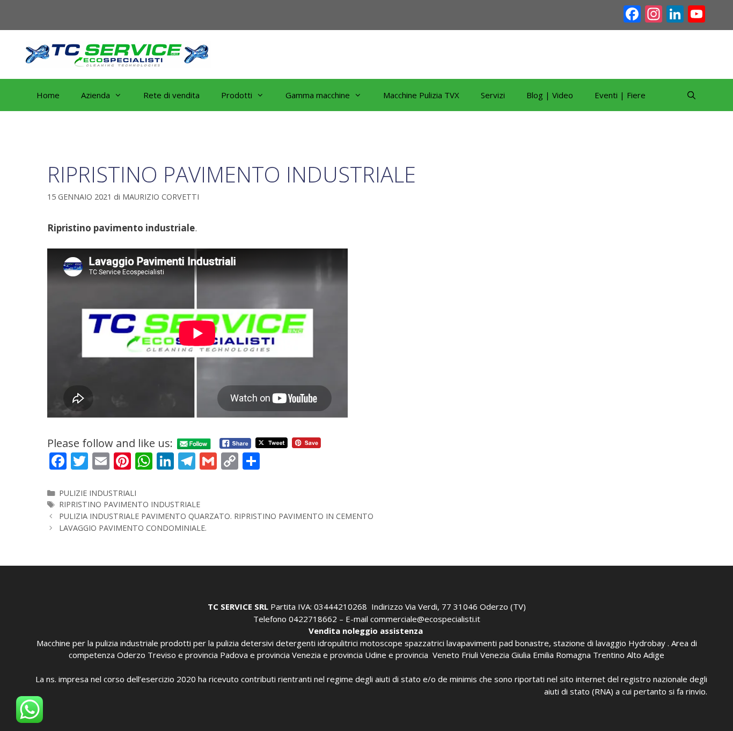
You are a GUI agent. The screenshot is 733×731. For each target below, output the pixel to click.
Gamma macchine (317, 95)
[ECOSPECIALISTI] (118, 53)
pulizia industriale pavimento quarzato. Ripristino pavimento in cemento (216, 516)
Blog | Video (549, 95)
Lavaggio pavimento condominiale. (133, 528)
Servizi (493, 95)
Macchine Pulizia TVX (421, 95)
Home (48, 95)
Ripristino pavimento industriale (129, 504)
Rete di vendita (171, 95)
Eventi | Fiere (620, 95)
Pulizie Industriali (97, 493)
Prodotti (236, 95)
